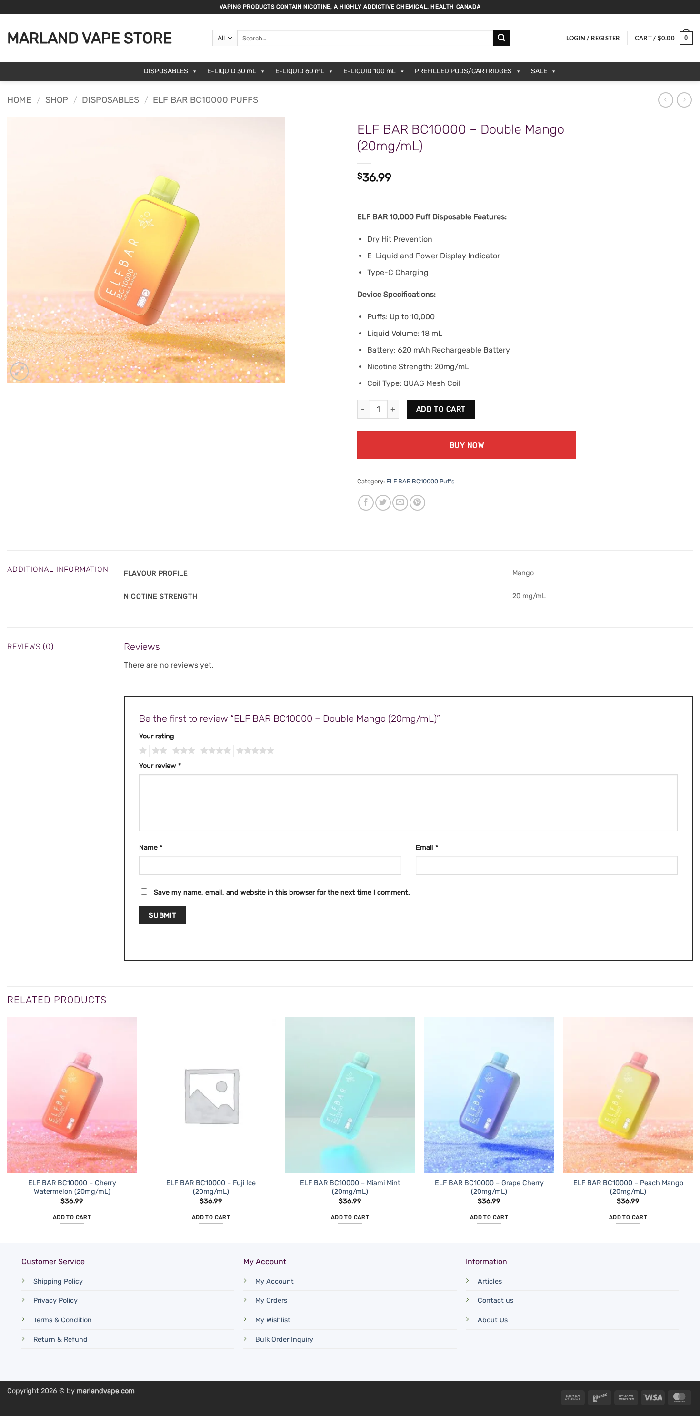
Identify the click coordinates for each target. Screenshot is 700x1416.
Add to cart (441, 408)
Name (150, 848)
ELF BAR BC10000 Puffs (205, 100)
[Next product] (665, 99)
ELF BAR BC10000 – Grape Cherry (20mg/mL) (489, 1187)
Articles (490, 1282)
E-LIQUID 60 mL (299, 71)
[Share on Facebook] (366, 503)
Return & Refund (60, 1340)
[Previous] (7, 1129)
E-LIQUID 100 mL (369, 71)
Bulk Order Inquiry (284, 1340)
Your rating (156, 736)
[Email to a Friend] (400, 503)
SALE (539, 71)
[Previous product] (684, 99)
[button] (593, 38)
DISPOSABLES (166, 71)
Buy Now (467, 445)
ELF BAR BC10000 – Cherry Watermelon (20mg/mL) (72, 1187)
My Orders (271, 1301)
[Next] (692, 1129)
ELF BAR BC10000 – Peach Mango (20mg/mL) (628, 1187)
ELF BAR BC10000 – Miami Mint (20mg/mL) (350, 1187)
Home (19, 100)
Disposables (110, 100)
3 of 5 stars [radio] (182, 751)
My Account (274, 1282)
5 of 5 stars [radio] (253, 751)
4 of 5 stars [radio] (214, 751)
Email (427, 848)
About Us (493, 1320)
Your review (160, 766)
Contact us (495, 1301)
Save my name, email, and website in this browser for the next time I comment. (282, 892)
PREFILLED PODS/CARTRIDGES (463, 71)
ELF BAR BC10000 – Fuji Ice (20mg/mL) (211, 1187)
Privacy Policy (55, 1301)
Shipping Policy (58, 1282)
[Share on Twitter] (383, 503)
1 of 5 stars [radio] (142, 751)
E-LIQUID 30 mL (231, 71)
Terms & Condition (62, 1320)
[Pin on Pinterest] (417, 503)
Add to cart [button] (72, 1217)
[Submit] (501, 38)
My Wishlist (272, 1320)
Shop (56, 100)
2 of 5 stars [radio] (158, 751)
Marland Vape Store (89, 38)
